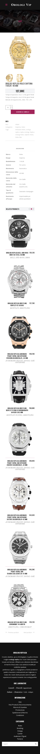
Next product (28, 632)
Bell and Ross (17, 258)
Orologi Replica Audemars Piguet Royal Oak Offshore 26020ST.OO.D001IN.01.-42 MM (17, 463)
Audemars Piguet (14, 361)
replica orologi (24, 132)
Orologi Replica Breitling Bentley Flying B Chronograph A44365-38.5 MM (17, 410)
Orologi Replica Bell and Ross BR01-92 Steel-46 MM (17, 254)
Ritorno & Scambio (20, 707)
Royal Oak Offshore (25, 361)
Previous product (13, 632)
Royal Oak (29, 576)
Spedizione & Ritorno (20, 713)
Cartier (20, 734)
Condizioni (20, 715)
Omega (20, 731)
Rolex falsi (18, 137)
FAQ (20, 702)
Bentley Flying (14, 415)
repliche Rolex (29, 135)
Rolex (23, 127)
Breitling (25, 308)
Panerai (20, 739)
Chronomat (26, 627)
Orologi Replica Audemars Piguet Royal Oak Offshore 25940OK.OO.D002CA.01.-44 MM (17, 356)
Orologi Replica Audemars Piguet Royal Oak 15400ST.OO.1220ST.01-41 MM (17, 571)
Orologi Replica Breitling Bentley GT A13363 (17, 304)
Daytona (18, 127)
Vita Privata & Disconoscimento (20, 705)
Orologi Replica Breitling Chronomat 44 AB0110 (17, 623)
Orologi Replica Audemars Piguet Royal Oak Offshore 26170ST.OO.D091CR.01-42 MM (17, 517)
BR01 (27, 258)
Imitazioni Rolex (20, 129)
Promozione (20, 710)
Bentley (14, 308)
